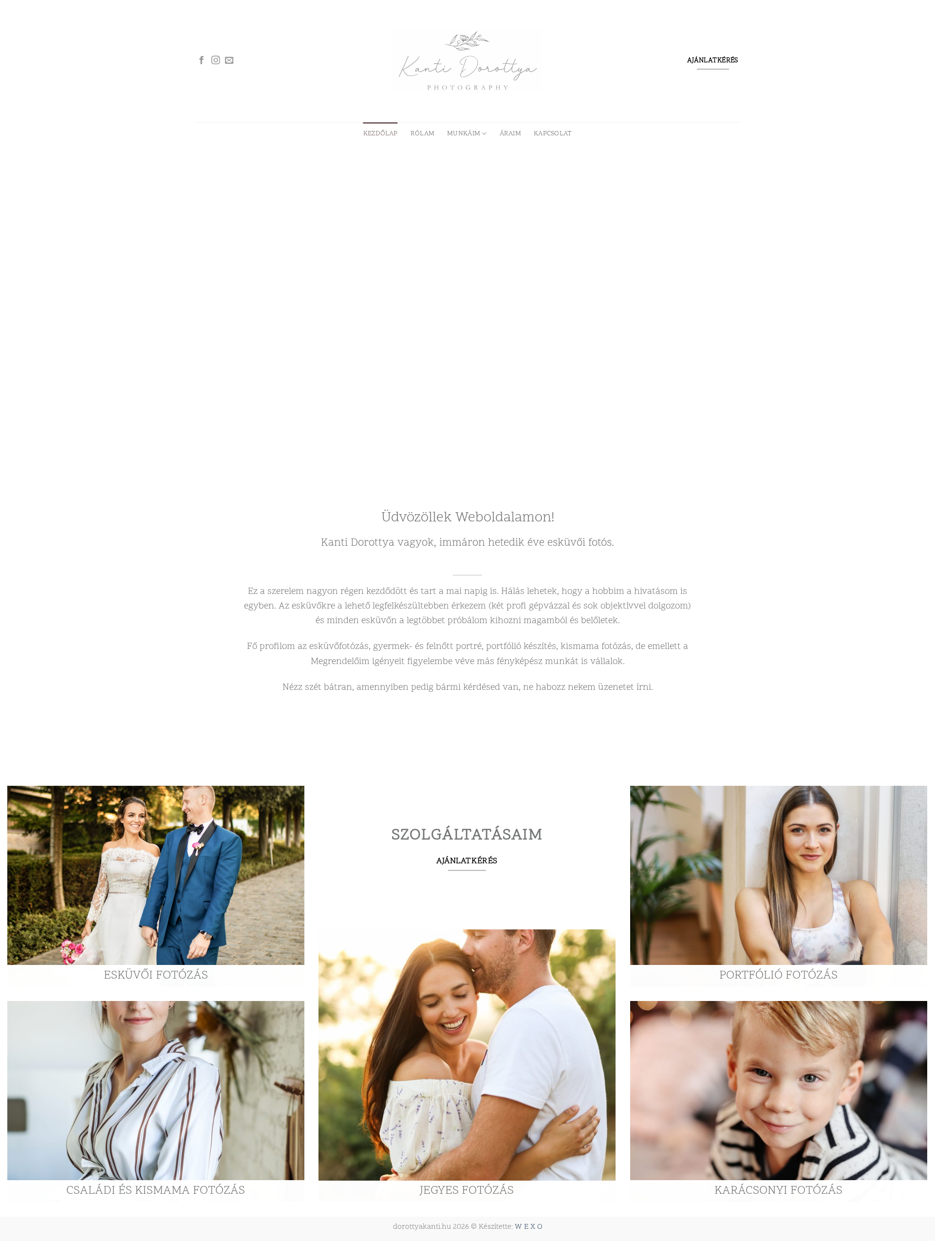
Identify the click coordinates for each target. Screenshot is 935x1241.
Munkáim (463, 133)
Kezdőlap (380, 133)
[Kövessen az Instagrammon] (215, 61)
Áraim (510, 133)
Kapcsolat (553, 133)
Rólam (422, 133)
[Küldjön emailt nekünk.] (229, 61)
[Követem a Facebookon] (201, 61)
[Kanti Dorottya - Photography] (467, 61)
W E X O (528, 1227)
